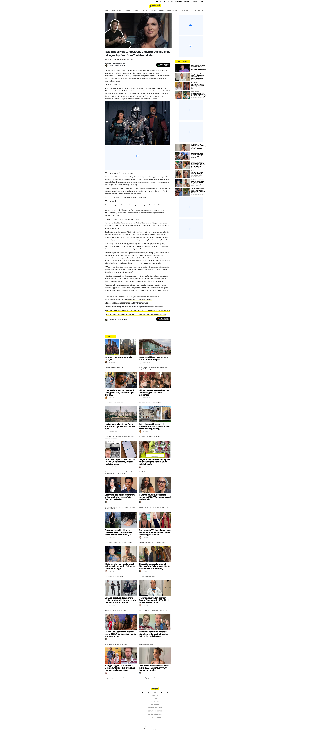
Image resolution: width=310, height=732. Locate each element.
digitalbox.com (156, 730)
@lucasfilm (152, 205)
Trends (127, 10)
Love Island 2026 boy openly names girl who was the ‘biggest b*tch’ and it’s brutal (198, 155)
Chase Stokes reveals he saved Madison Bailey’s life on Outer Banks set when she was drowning (154, 566)
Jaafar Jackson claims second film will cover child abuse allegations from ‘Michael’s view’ (119, 497)
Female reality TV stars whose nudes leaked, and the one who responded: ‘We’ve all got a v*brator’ (154, 532)
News (106, 10)
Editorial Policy (155, 708)
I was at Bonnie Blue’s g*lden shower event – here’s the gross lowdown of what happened (198, 164)
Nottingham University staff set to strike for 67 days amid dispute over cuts (120, 426)
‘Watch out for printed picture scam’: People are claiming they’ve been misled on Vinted (120, 461)
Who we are (178, 1)
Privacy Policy (155, 717)
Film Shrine (184, 10)
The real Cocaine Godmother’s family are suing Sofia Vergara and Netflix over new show (136, 314)
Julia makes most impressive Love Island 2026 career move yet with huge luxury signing (153, 667)
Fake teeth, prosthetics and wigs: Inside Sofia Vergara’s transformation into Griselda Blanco (138, 310)
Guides (161, 10)
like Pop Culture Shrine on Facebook (139, 299)
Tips (201, 1)
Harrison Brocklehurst (116, 65)
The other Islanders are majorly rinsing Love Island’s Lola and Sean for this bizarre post (198, 191)
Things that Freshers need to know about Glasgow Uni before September (154, 392)
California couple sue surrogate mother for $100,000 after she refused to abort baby (155, 497)
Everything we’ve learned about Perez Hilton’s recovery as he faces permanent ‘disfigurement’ (198, 67)
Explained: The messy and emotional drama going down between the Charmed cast (134, 307)
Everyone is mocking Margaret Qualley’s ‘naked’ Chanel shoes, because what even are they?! (118, 532)
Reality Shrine (172, 10)
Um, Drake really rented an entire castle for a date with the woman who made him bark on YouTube (120, 600)
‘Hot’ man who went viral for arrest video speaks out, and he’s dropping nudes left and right (120, 566)
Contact (186, 1)
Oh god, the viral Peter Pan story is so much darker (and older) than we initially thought (154, 461)
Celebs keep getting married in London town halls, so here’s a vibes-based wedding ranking (154, 426)
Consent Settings (155, 714)
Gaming (135, 10)
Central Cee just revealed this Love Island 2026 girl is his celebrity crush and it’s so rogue (120, 634)
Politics (144, 10)
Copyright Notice (155, 711)
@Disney (161, 205)
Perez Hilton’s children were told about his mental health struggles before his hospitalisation (153, 634)
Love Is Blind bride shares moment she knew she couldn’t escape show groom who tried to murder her (198, 85)
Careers (155, 702)
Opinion (153, 10)
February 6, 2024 (133, 219)
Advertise (195, 1)
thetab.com (152, 726)
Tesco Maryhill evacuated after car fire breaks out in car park (153, 358)
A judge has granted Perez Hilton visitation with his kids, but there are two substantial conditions (120, 667)
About (155, 699)
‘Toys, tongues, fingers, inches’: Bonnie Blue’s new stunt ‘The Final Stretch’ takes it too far (153, 600)
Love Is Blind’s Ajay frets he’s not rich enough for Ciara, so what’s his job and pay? (120, 392)
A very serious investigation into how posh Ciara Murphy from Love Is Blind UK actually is (198, 94)
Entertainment (117, 10)
